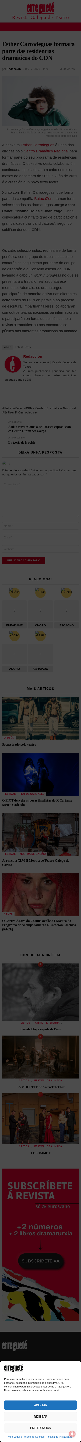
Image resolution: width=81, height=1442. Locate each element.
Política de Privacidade (59, 1436)
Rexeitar (40, 1416)
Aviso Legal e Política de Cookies (25, 1436)
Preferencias (40, 1428)
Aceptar (40, 1405)
